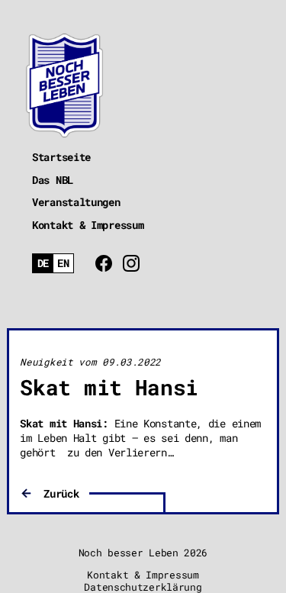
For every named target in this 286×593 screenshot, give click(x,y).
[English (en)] (63, 263)
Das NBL (52, 179)
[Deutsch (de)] (43, 263)
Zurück (61, 493)
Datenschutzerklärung (142, 587)
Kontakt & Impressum (87, 225)
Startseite (61, 157)
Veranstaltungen (76, 202)
